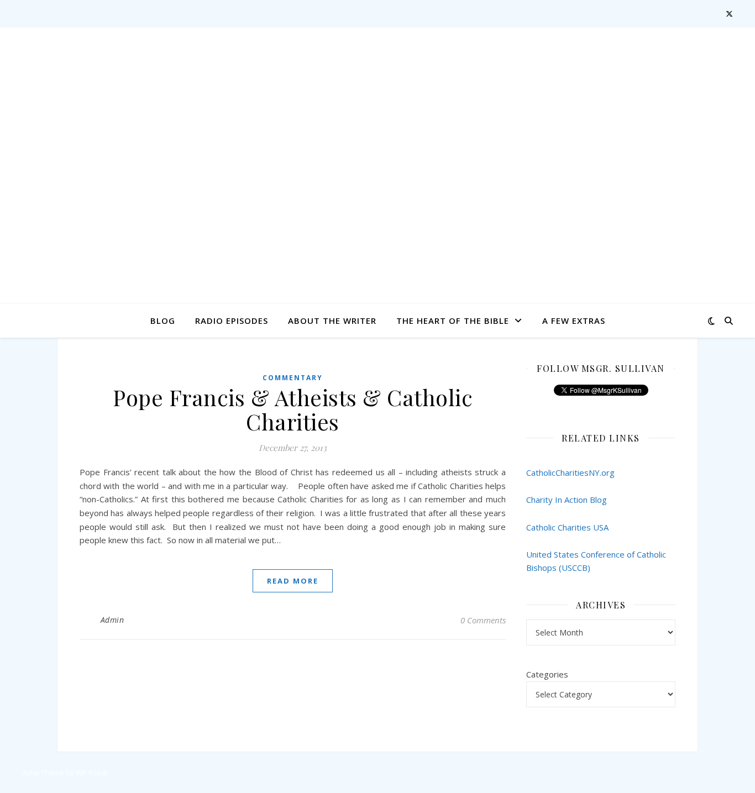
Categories (547, 674)
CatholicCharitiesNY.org (570, 472)
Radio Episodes (231, 320)
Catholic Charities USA (567, 527)
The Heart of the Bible (452, 320)
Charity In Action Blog (566, 499)
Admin (112, 620)
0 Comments (483, 620)
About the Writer (332, 320)
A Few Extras (573, 320)
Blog (162, 320)
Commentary (293, 377)
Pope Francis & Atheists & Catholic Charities (293, 409)
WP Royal (91, 773)
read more (292, 581)
